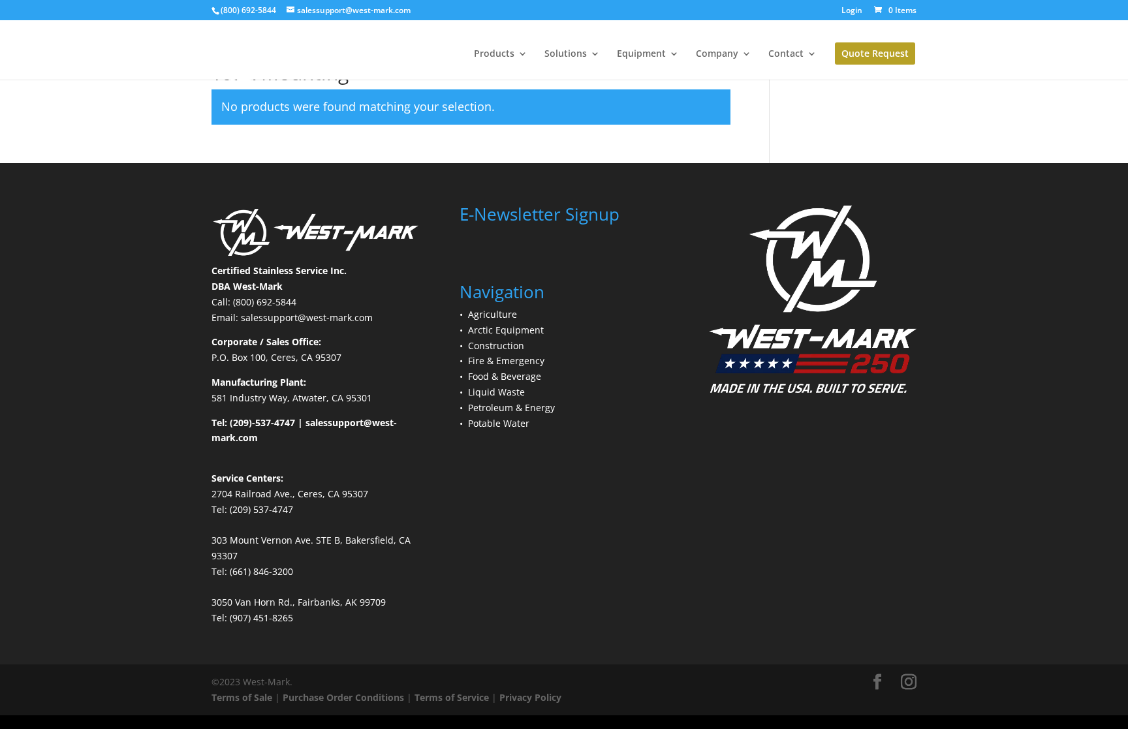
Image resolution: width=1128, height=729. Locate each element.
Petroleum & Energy (511, 407)
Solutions (565, 54)
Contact (786, 54)
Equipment (641, 54)
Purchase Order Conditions (343, 697)
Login (851, 11)
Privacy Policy (530, 697)
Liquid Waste (496, 392)
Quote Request (875, 53)
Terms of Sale (242, 697)
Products (494, 54)
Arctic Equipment (506, 330)
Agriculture (492, 314)
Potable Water (498, 423)
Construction (496, 345)
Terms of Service (452, 697)
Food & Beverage (504, 376)
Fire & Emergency (506, 360)
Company (717, 54)
